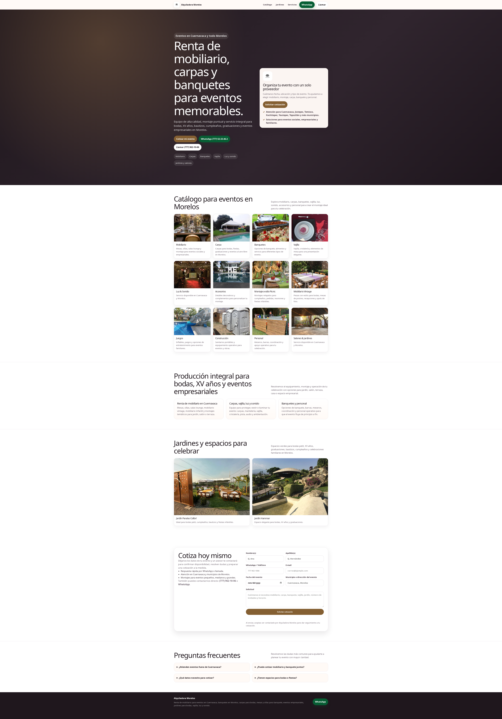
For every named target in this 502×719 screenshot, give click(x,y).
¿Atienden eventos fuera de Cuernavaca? (200, 667)
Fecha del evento (254, 577)
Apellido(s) (290, 553)
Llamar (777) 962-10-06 (187, 147)
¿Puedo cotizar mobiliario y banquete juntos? (280, 667)
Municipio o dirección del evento (301, 577)
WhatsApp (307, 4)
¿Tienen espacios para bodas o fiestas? (277, 677)
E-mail (288, 565)
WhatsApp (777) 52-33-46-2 (214, 138)
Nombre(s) (251, 553)
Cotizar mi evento (185, 138)
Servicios (292, 4)
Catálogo (267, 4)
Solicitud (250, 589)
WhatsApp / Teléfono (256, 565)
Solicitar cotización (275, 104)
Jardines (280, 4)
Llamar (322, 4)
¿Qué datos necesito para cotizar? (196, 677)
